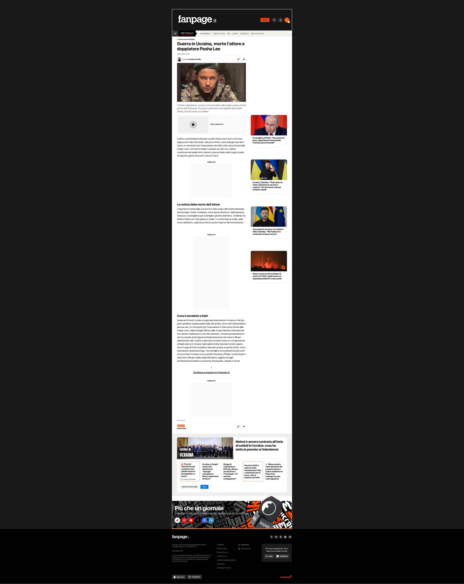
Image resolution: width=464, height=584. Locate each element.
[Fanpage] (180, 537)
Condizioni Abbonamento (226, 560)
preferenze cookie (224, 568)
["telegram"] (211, 520)
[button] (244, 59)
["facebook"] (204, 520)
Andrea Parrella (195, 59)
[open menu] (175, 33)
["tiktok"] (177, 520)
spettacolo (187, 33)
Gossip (235, 33)
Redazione (221, 564)
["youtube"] (191, 520)
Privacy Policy (222, 552)
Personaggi (181, 420)
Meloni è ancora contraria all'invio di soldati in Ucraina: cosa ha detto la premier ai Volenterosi (259, 445)
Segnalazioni (222, 548)
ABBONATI (265, 20)
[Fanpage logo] (194, 19)
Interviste (244, 33)
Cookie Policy (222, 556)
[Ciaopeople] (286, 577)
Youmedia (220, 545)
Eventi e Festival (257, 33)
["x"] (197, 520)
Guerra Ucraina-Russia (187, 39)
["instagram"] (184, 520)
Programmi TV (205, 33)
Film (228, 33)
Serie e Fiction (219, 33)
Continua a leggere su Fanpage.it (211, 372)
